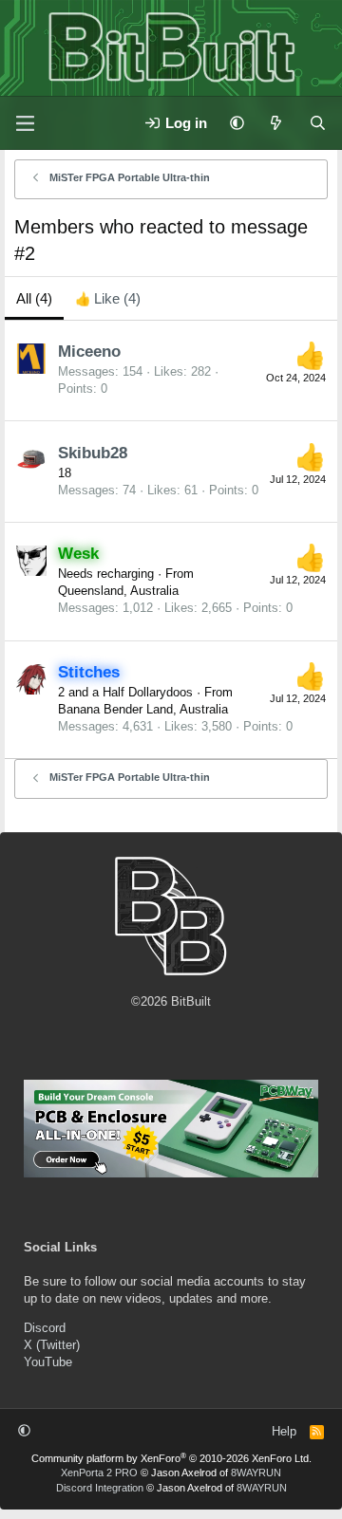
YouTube (48, 1362)
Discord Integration (99, 1487)
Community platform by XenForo (171, 1458)
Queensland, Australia (118, 591)
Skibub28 (92, 453)
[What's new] (276, 123)
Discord (45, 1328)
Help (284, 1431)
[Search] (317, 123)
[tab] (108, 298)
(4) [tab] (34, 298)
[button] (237, 123)
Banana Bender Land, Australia (143, 709)
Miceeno (89, 352)
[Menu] (25, 123)
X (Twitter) (52, 1345)
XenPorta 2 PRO (99, 1472)
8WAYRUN (256, 1472)
